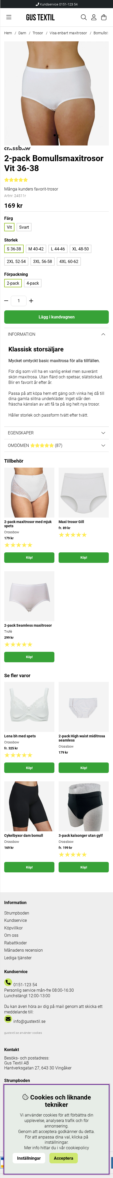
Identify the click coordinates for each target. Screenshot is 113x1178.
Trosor (38, 33)
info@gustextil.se (29, 1021)
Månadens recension (23, 950)
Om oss (11, 935)
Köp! (29, 557)
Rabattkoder (15, 942)
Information (21, 334)
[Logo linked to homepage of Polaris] (40, 17)
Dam (22, 33)
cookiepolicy (77, 1147)
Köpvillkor (13, 927)
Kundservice (15, 920)
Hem (8, 33)
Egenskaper (21, 432)
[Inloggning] (94, 17)
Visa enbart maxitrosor (68, 33)
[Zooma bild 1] (56, 93)
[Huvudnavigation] (8, 17)
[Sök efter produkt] (84, 17)
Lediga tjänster (18, 957)
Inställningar (29, 1158)
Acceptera (63, 1158)
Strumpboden (16, 913)
